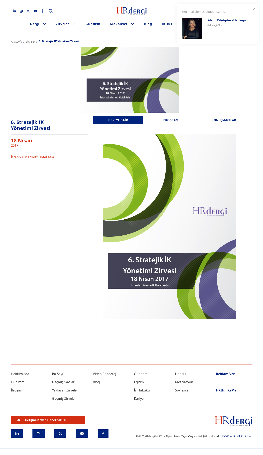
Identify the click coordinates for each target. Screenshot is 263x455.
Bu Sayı (57, 374)
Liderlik (180, 374)
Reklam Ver (225, 374)
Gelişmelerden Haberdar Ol (45, 420)
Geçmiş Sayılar (63, 382)
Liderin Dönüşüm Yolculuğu (226, 20)
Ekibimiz (17, 382)
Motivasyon (184, 382)
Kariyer (139, 398)
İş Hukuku (142, 390)
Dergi (34, 24)
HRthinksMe (226, 390)
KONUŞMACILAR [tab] (224, 120)
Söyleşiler (182, 390)
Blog (148, 24)
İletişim (16, 390)
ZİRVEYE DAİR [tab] (118, 120)
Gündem (92, 24)
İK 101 (167, 24)
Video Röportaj (104, 374)
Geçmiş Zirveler (64, 398)
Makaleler (119, 24)
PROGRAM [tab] (171, 120)
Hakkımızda (20, 374)
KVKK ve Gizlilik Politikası (237, 436)
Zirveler (62, 24)
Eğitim (139, 382)
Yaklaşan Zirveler (65, 390)
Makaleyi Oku (214, 25)
